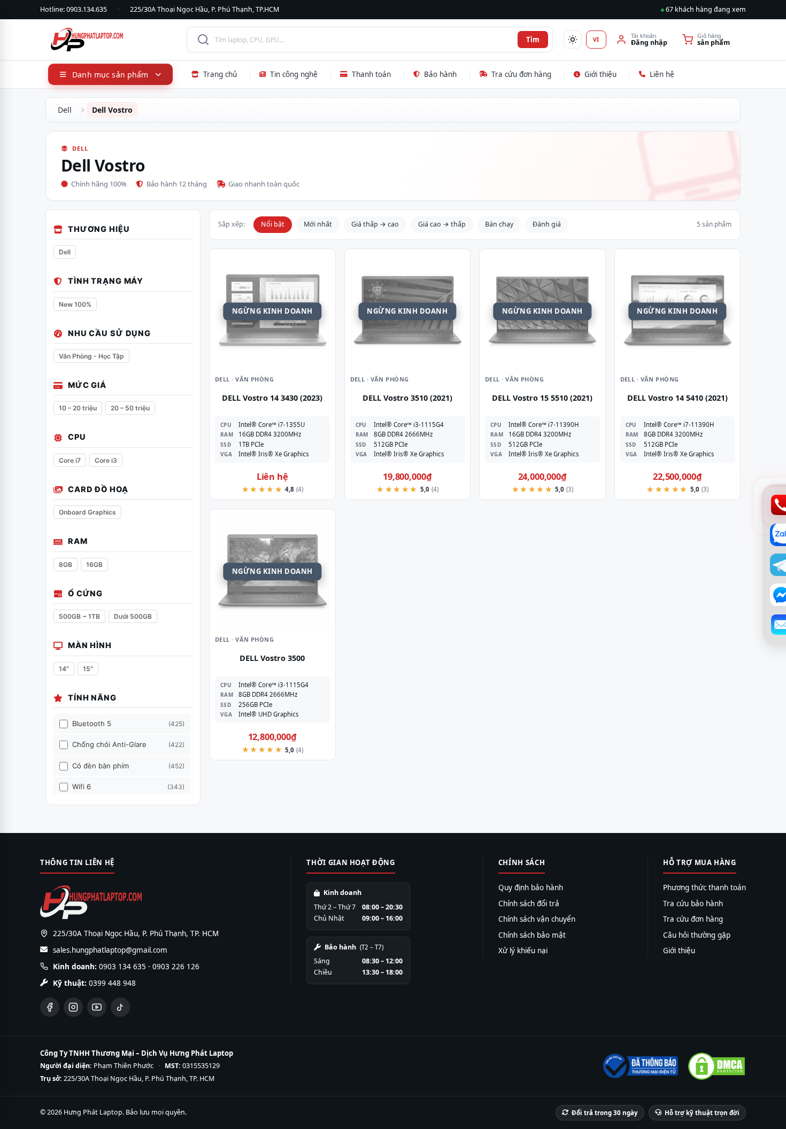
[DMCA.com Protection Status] (716, 1066)
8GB (65, 564)
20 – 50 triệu (130, 408)
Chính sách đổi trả (528, 903)
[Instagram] (73, 1007)
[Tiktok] (120, 1007)
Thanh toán (371, 74)
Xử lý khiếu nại (523, 950)
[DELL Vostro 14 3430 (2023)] (272, 311)
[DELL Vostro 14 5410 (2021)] (677, 311)
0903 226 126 (175, 966)
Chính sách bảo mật (532, 935)
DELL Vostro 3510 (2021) (407, 397)
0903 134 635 (122, 966)
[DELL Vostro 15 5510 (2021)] (542, 311)
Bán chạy (499, 224)
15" (88, 669)
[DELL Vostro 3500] (272, 572)
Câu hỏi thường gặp (696, 935)
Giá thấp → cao (375, 224)
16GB (94, 564)
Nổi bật (272, 224)
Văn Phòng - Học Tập (91, 356)
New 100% (75, 304)
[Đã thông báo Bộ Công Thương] (639, 1066)
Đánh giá (547, 224)
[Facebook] (49, 1007)
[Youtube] (96, 1007)
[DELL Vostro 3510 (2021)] (407, 311)
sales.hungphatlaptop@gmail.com (110, 950)
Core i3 (106, 460)
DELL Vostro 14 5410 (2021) (677, 397)
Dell (65, 110)
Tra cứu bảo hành (693, 903)
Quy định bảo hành (530, 887)
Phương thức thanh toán (704, 887)
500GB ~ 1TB (79, 616)
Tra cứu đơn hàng (521, 74)
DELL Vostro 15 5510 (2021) (542, 397)
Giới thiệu (600, 74)
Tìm (533, 39)
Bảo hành (440, 74)
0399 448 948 (112, 983)
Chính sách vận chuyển (536, 919)
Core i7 (70, 460)
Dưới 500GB (133, 616)
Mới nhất (318, 224)
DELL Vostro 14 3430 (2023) (272, 397)
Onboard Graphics (87, 512)
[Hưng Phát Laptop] (113, 39)
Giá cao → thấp (442, 224)
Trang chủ (220, 74)
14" (64, 669)
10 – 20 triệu (78, 408)
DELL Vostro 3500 (272, 657)
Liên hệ (662, 74)
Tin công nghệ (294, 74)
